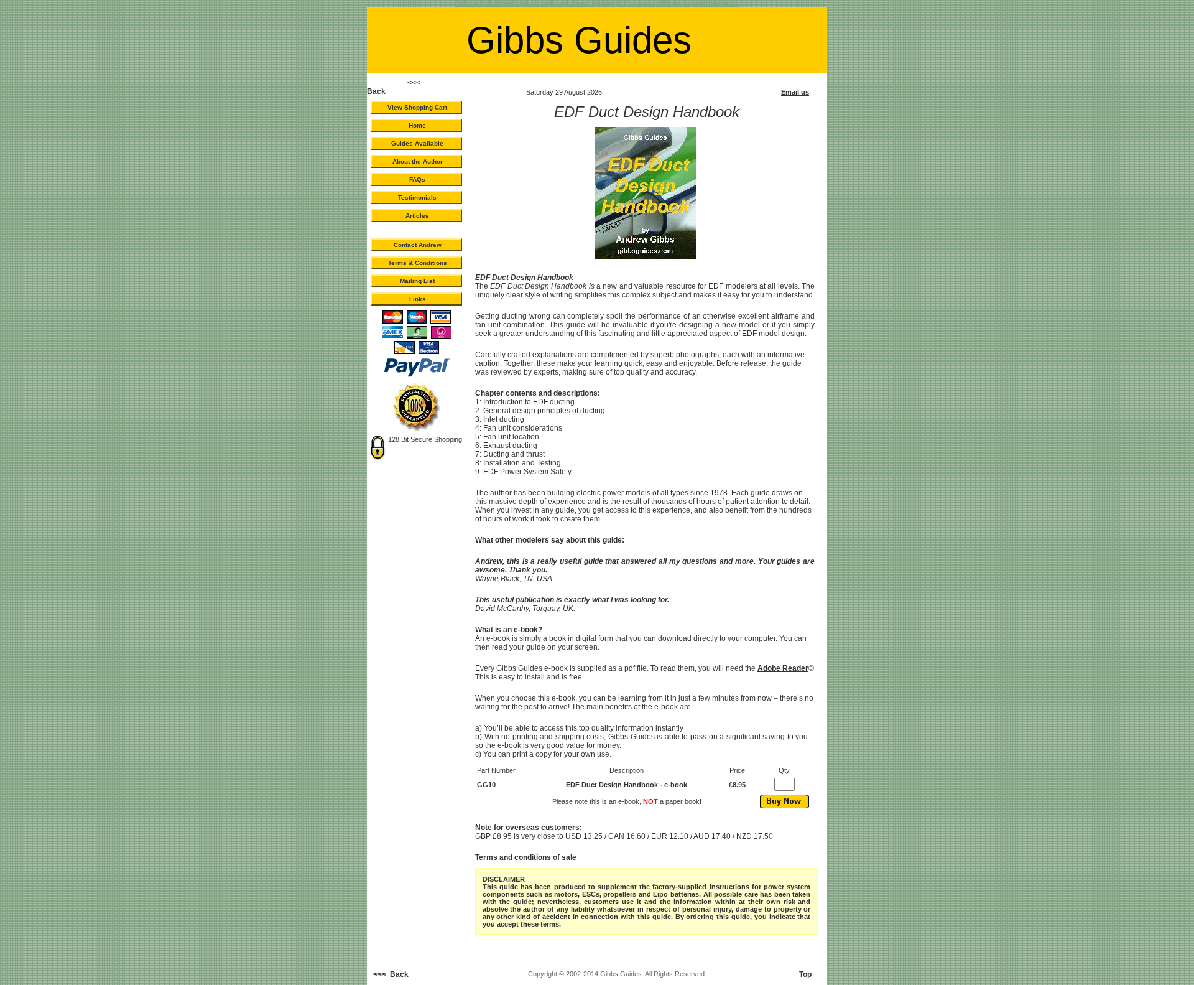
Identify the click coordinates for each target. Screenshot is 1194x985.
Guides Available (417, 143)
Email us (795, 92)
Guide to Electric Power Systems (568, 4)
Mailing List (417, 281)
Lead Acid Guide (715, 4)
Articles (417, 215)
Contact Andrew (418, 244)
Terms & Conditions (417, 262)
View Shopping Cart (417, 107)
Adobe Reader (782, 668)
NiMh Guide (673, 4)
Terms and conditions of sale (525, 857)
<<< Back (391, 974)
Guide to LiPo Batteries (488, 4)
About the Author (417, 161)
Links (417, 299)
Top (805, 974)
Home (417, 125)
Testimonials (417, 197)
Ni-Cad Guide (635, 4)
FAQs (417, 179)
